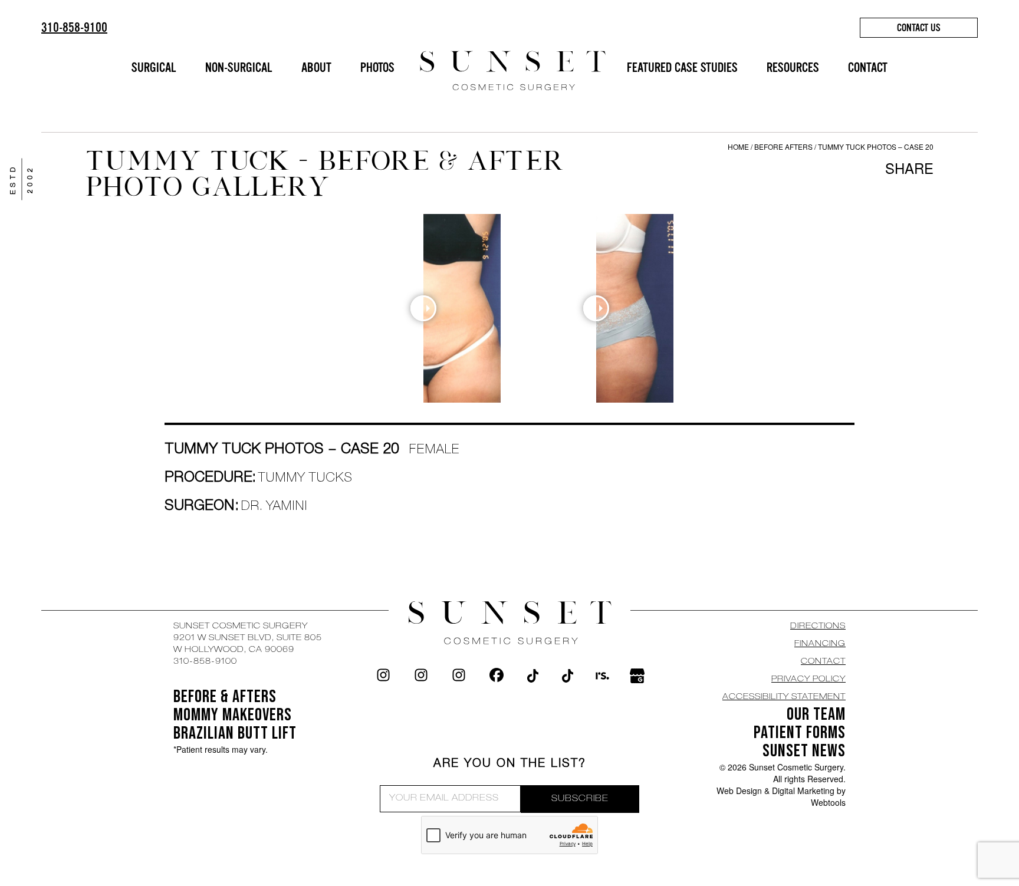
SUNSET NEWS (804, 751)
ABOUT (316, 67)
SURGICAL (154, 67)
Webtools (828, 802)
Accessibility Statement (784, 697)
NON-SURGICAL (238, 67)
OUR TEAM (816, 714)
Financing (820, 644)
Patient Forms (800, 732)
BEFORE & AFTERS (225, 696)
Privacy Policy (808, 680)
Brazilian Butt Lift (235, 733)
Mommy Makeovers (232, 715)
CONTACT (867, 67)
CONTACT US (919, 28)
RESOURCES (793, 67)
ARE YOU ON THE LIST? (509, 764)
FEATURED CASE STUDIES (682, 67)
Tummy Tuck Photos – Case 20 (875, 146)
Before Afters (784, 146)
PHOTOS (377, 67)
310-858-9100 (74, 27)
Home (738, 146)
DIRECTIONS (818, 626)
